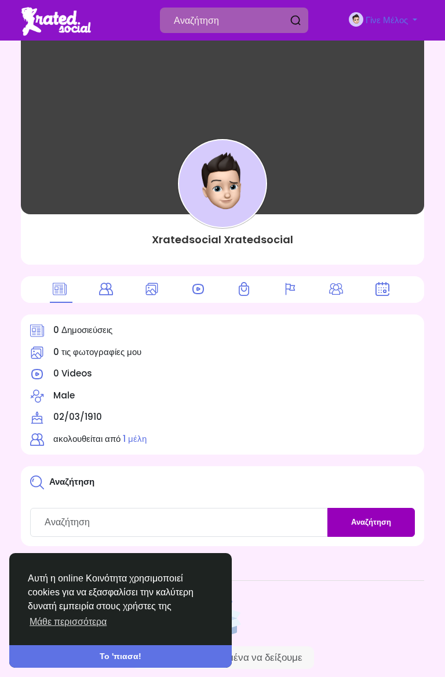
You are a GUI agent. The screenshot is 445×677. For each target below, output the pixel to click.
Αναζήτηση (371, 522)
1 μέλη (135, 439)
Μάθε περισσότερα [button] (68, 622)
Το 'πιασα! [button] (120, 656)
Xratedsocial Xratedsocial (222, 239)
